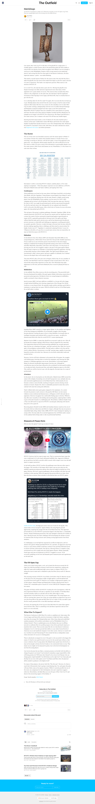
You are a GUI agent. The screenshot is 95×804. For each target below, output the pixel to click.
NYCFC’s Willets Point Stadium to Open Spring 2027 (40, 755)
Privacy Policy (57, 700)
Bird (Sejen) (40, 677)
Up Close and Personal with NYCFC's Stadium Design (40, 765)
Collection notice (55, 794)
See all (26, 775)
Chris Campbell (33, 750)
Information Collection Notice (47, 700)
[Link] (22, 134)
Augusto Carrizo (30, 731)
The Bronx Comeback (30, 746)
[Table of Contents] (1, 402)
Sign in (91, 2)
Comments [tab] (27, 719)
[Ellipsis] (70, 731)
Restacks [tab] (32, 719)
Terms (50, 794)
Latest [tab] (29, 742)
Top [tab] (25, 742)
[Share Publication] (79, 3)
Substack (41, 801)
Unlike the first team (29, 526)
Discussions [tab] (33, 742)
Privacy (46, 794)
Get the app (53, 798)
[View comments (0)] (36, 772)
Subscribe (84, 2)
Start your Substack (44, 798)
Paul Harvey (29, 15)
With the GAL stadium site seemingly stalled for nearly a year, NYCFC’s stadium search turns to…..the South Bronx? (41, 748)
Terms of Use (53, 699)
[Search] (76, 3)
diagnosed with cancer (32, 127)
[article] (47, 748)
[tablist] (29, 719)
